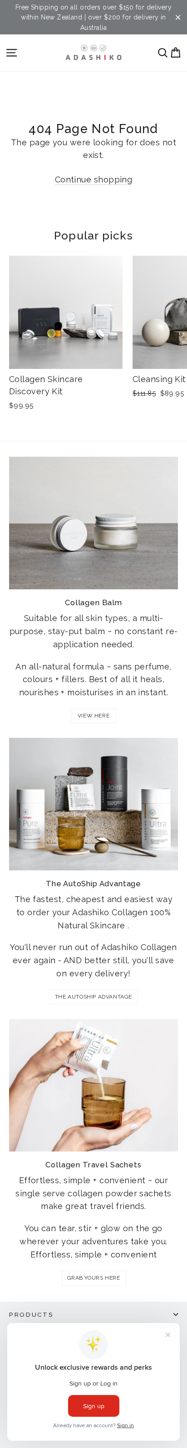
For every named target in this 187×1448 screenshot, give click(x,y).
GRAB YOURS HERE (93, 1278)
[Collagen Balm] (93, 523)
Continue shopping (94, 179)
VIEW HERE (93, 715)
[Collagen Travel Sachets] (93, 1085)
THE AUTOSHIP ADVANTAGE (93, 997)
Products (31, 1314)
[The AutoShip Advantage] (93, 804)
